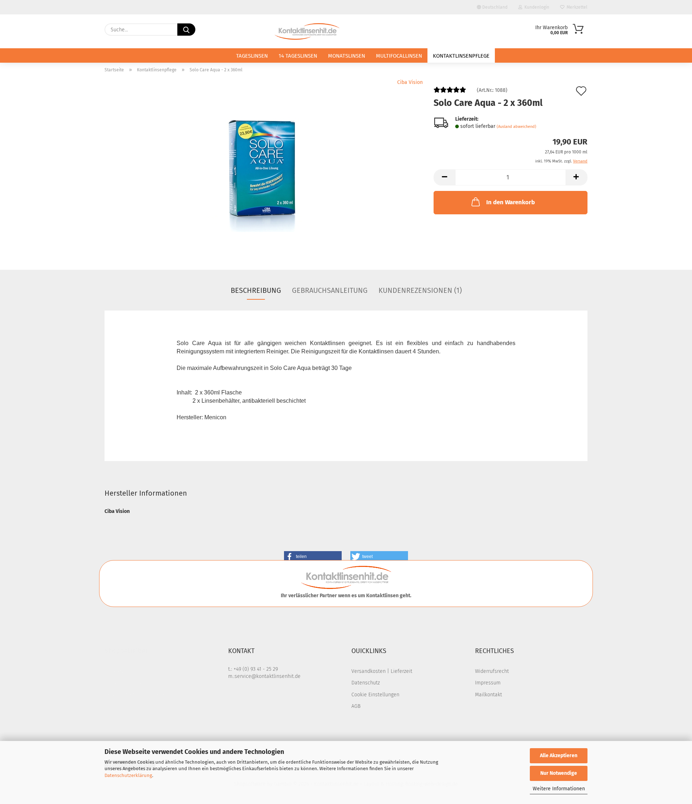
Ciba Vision (410, 82)
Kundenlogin (535, 7)
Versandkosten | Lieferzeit (381, 671)
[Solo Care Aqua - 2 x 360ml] (264, 169)
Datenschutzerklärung (128, 775)
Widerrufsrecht (492, 671)
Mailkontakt (488, 695)
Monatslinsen (346, 56)
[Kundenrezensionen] (450, 93)
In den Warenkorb (510, 202)
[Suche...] (186, 29)
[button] (444, 177)
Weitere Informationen (559, 789)
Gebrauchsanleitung (330, 290)
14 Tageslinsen (298, 56)
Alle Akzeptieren (558, 755)
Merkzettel (575, 7)
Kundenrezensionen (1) (420, 290)
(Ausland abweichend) (516, 126)
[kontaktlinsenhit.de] (308, 31)
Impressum (488, 683)
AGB (355, 706)
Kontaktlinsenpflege (461, 56)
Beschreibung (256, 290)
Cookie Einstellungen (375, 695)
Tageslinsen (252, 56)
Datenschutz (365, 683)
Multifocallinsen (399, 56)
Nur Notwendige (558, 773)
